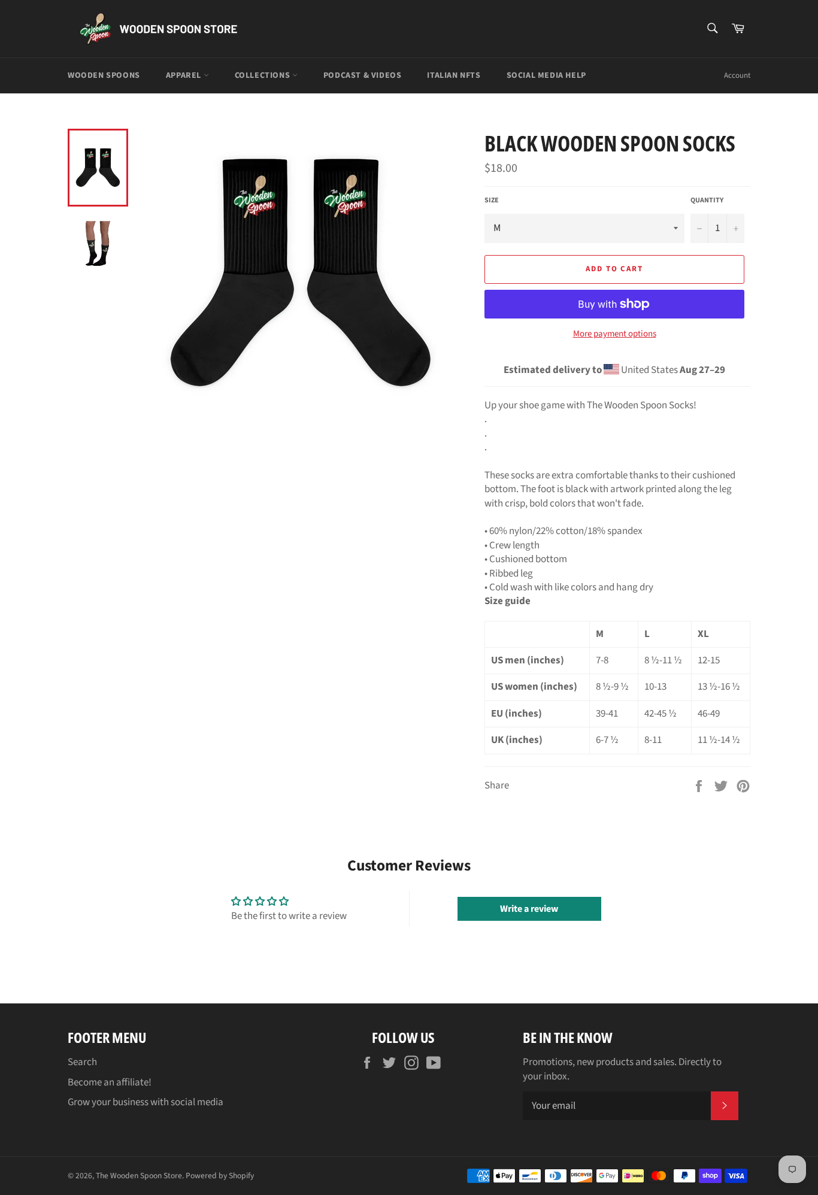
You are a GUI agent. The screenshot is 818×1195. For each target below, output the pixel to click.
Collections (263, 75)
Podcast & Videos (362, 75)
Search (82, 1062)
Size (491, 200)
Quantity (706, 200)
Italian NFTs (453, 75)
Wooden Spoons (104, 75)
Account (737, 75)
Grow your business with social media (145, 1102)
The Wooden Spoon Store (139, 1175)
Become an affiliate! (110, 1082)
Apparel (185, 75)
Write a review (529, 908)
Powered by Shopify (220, 1175)
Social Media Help (546, 75)
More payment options (614, 334)
